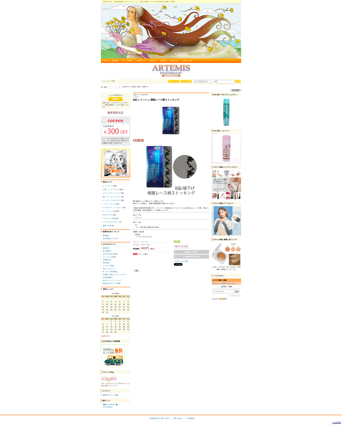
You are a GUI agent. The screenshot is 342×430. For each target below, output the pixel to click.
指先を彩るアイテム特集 (112, 283)
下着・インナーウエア (111, 189)
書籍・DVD (107, 226)
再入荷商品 (107, 251)
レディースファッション (112, 193)
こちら (111, 102)
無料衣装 (106, 248)
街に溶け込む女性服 (110, 254)
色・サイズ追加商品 (110, 272)
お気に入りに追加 (181, 261)
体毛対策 (106, 263)
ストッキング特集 (109, 257)
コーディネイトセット (111, 222)
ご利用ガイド (140, 61)
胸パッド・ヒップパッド (112, 197)
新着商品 (106, 235)
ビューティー (107, 186)
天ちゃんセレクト (109, 269)
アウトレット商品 (109, 218)
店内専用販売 (107, 277)
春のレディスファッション (112, 280)
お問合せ (163, 61)
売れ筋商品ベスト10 (110, 238)
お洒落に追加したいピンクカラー (115, 274)
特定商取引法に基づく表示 (159, 418)
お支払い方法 (187, 61)
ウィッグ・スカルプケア (112, 200)
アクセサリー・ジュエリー (112, 208)
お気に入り (174, 61)
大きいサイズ (107, 215)
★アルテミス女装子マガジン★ (223, 283)
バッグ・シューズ (109, 204)
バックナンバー (235, 296)
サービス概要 (127, 61)
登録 (224, 287)
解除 (230, 287)
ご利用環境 (190, 418)
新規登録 (115, 61)
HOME (105, 61)
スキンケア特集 (108, 266)
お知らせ (152, 61)
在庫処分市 (107, 260)
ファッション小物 (109, 211)
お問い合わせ (177, 418)
